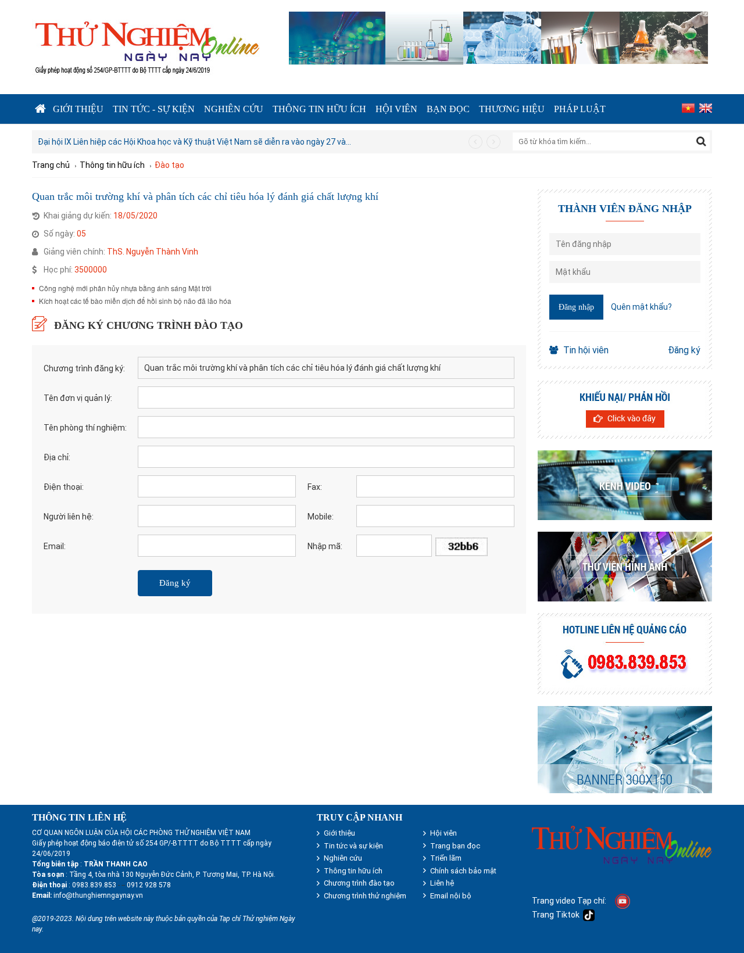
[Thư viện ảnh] (625, 566)
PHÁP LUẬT (580, 109)
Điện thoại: (64, 487)
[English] (704, 109)
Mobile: (320, 516)
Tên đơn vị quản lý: (78, 398)
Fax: (314, 487)
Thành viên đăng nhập (625, 208)
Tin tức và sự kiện (353, 845)
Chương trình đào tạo (359, 883)
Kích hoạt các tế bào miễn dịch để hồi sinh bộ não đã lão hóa (135, 301)
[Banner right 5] (625, 653)
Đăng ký (684, 350)
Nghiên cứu (233, 109)
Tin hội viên (586, 350)
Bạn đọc (448, 109)
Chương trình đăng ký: (84, 368)
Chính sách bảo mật (463, 870)
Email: (55, 546)
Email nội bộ (450, 895)
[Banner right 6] (625, 749)
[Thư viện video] (625, 485)
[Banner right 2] (625, 410)
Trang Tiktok (557, 914)
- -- (120, 885)
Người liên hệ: (69, 516)
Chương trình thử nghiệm (365, 895)
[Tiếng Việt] (687, 109)
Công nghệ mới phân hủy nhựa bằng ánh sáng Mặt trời (125, 288)
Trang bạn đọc (455, 845)
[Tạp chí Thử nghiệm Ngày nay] (147, 46)
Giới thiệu (78, 109)
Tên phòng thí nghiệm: (85, 427)
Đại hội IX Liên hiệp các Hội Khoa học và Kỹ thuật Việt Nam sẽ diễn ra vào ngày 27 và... (194, 141)
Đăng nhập (576, 307)
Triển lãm (446, 858)
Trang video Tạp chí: (569, 900)
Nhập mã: (324, 546)
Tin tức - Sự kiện (154, 109)
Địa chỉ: (57, 457)
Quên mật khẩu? (641, 306)
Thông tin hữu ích (319, 109)
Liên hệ (442, 883)
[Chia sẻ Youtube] (622, 900)
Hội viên (396, 109)
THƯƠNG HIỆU (512, 109)
